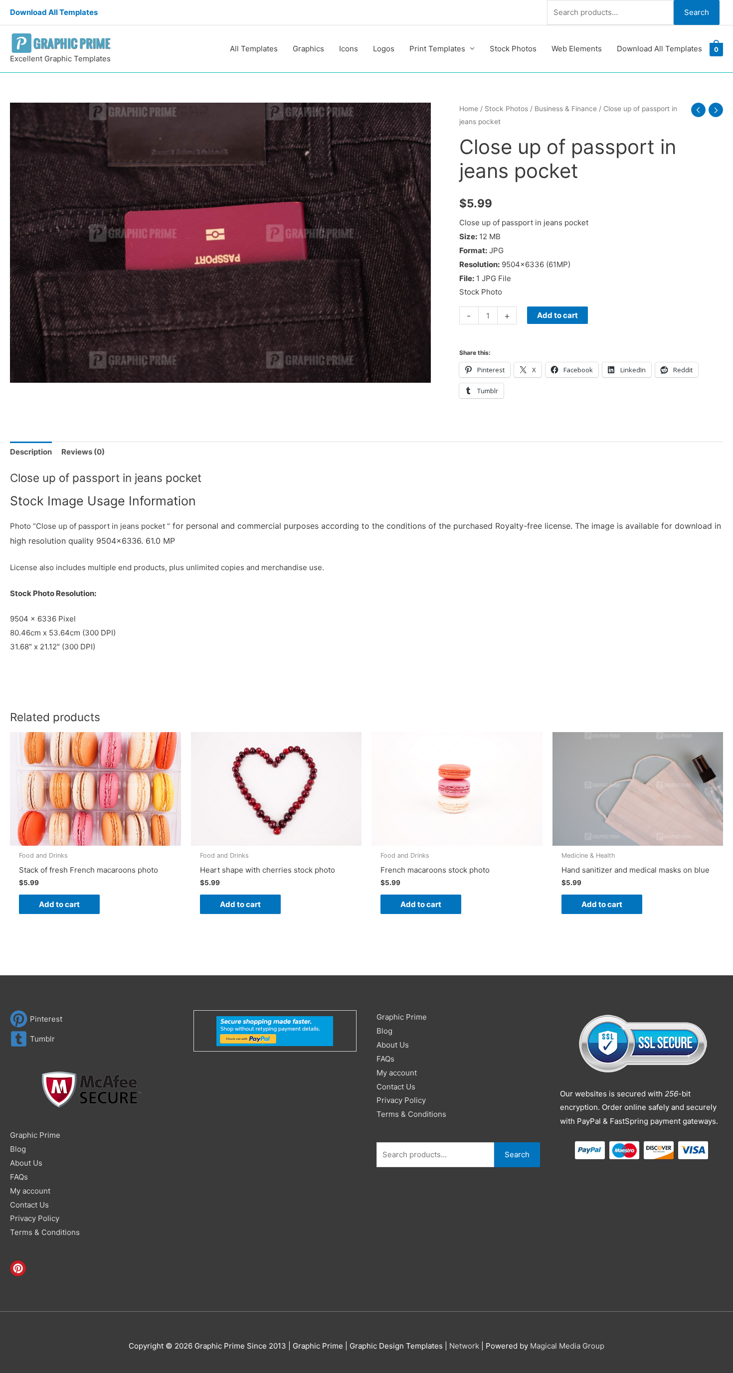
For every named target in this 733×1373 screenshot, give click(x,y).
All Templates (254, 48)
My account (30, 1191)
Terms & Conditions (45, 1232)
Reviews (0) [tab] (83, 452)
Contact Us (29, 1205)
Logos (383, 48)
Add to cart (557, 315)
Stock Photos (513, 48)
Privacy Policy (34, 1218)
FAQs (19, 1177)
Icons (348, 48)
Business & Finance (566, 109)
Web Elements (576, 48)
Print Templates (437, 48)
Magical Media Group (567, 1346)
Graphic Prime (35, 1135)
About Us (26, 1163)
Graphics (308, 48)
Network (464, 1346)
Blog (18, 1149)
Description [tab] (31, 452)
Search (696, 12)
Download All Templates (54, 12)
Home (468, 109)
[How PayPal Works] (274, 1030)
